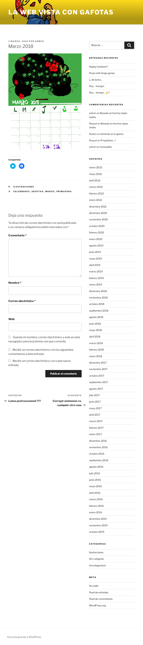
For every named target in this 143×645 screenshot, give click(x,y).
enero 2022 (95, 199)
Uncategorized (97, 565)
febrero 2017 (96, 427)
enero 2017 (95, 434)
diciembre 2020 (98, 212)
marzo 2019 (96, 271)
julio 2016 (94, 473)
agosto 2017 (96, 388)
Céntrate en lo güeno (111, 133)
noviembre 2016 (98, 447)
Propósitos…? (108, 140)
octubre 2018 (96, 303)
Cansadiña (106, 146)
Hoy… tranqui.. (97, 86)
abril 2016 (94, 492)
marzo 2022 (96, 186)
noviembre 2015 (98, 525)
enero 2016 (95, 512)
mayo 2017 (95, 408)
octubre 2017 (96, 375)
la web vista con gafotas (61, 12)
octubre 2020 (97, 226)
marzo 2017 (96, 421)
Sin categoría (96, 558)
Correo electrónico (22, 301)
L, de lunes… (96, 79)
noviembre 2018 (98, 297)
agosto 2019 (96, 245)
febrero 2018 (96, 349)
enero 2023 (95, 167)
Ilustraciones (23, 187)
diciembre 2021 (98, 206)
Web (11, 319)
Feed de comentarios (100, 598)
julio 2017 (94, 395)
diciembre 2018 (98, 291)
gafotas (38, 191)
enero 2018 (95, 356)
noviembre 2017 (98, 369)
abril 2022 (94, 180)
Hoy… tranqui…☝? (99, 92)
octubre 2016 (96, 453)
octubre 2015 (96, 531)
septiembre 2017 (98, 382)
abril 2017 (94, 414)
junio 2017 (95, 401)
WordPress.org (97, 605)
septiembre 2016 (98, 460)
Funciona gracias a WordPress (24, 636)
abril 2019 (94, 264)
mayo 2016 (95, 486)
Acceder (94, 585)
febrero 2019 (96, 278)
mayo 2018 (95, 330)
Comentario (17, 235)
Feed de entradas (98, 592)
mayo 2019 (95, 258)
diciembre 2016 (98, 440)
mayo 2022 (95, 173)
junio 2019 (95, 251)
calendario (21, 191)
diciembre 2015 (98, 518)
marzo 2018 (96, 343)
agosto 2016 (96, 466)
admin (39, 41)
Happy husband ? (98, 66)
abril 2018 (94, 336)
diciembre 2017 (98, 362)
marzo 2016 (96, 499)
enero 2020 (95, 239)
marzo (50, 191)
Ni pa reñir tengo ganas (102, 73)
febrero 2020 (96, 232)
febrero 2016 (96, 505)
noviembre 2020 (98, 219)
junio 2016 (95, 479)
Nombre (14, 282)
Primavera (64, 191)
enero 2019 (95, 284)
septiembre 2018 (98, 310)
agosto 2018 (96, 317)
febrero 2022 (96, 193)
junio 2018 (95, 323)
